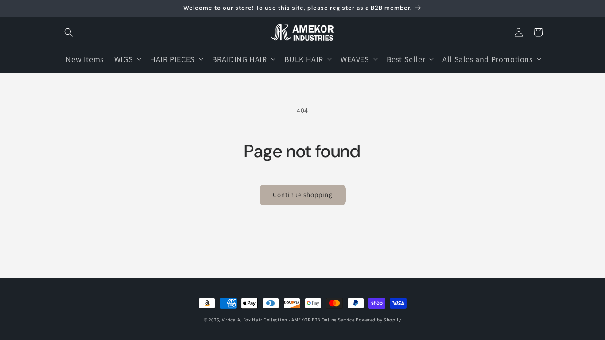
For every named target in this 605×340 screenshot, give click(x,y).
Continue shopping (303, 194)
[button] (68, 32)
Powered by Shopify (378, 320)
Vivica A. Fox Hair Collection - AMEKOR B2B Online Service (288, 320)
